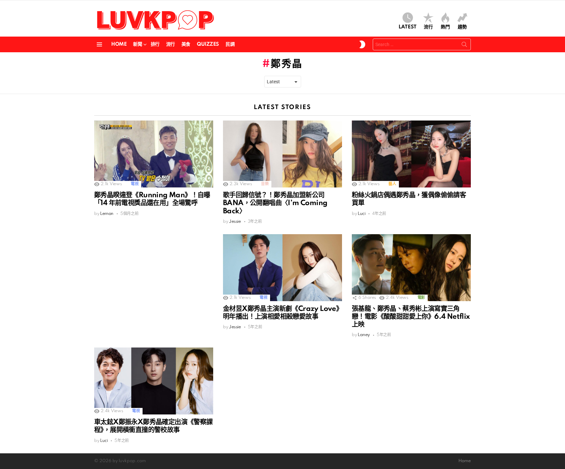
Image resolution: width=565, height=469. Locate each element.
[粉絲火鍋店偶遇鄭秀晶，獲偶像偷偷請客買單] (411, 154)
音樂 (264, 184)
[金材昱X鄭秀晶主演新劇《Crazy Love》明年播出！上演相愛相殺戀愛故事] (282, 267)
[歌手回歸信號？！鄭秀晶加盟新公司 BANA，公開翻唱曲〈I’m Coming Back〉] (282, 154)
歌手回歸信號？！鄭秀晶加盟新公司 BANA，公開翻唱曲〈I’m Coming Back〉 (275, 203)
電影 (421, 298)
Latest (408, 27)
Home (119, 44)
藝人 (392, 184)
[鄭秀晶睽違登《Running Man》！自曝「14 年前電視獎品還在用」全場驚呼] (153, 154)
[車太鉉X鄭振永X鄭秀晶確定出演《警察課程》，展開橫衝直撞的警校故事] (153, 381)
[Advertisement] (153, 280)
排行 (155, 44)
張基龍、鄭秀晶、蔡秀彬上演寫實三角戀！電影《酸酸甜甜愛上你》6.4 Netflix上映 (411, 316)
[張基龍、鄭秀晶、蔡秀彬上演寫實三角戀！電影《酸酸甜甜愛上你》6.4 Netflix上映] (411, 267)
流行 (428, 27)
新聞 (137, 44)
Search (464, 46)
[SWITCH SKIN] (362, 44)
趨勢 (462, 27)
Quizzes (208, 44)
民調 (230, 44)
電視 (134, 184)
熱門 (445, 27)
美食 (185, 44)
